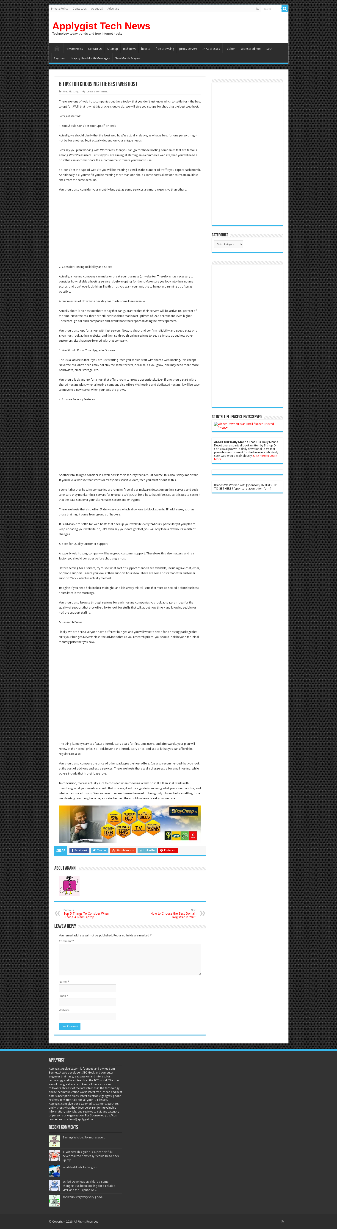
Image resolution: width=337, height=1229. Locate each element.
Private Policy (59, 8)
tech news (129, 48)
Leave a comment (97, 91)
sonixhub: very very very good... (83, 1197)
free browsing (164, 48)
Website (64, 1010)
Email (63, 996)
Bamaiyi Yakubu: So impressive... (84, 1137)
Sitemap (112, 48)
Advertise (113, 8)
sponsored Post (250, 48)
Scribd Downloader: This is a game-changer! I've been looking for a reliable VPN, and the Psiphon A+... (89, 1186)
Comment (66, 941)
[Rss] (257, 9)
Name (64, 981)
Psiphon (230, 48)
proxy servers (188, 48)
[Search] (285, 8)
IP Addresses (211, 48)
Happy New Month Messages (91, 58)
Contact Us (80, 8)
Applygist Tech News (101, 25)
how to (145, 48)
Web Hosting (70, 91)
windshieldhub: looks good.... (82, 1167)
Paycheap (60, 58)
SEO (269, 48)
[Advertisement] (97, 229)
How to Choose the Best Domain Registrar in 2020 (173, 914)
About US (97, 8)
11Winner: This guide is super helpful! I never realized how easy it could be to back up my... (91, 1156)
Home (57, 48)
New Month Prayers (128, 58)
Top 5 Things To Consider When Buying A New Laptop (86, 914)
